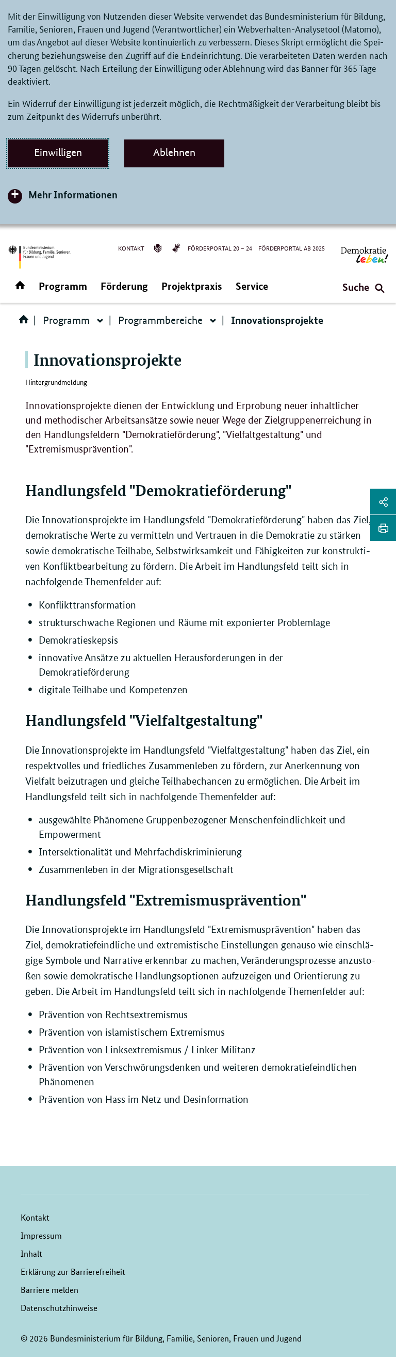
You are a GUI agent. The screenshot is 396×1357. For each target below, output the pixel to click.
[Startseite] (26, 323)
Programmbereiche (160, 320)
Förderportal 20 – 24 (220, 248)
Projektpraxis (191, 285)
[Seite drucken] (383, 528)
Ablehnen (174, 152)
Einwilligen (58, 152)
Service (252, 285)
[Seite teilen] (383, 501)
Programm (63, 285)
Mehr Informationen (73, 194)
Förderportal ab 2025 (291, 248)
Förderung (124, 285)
